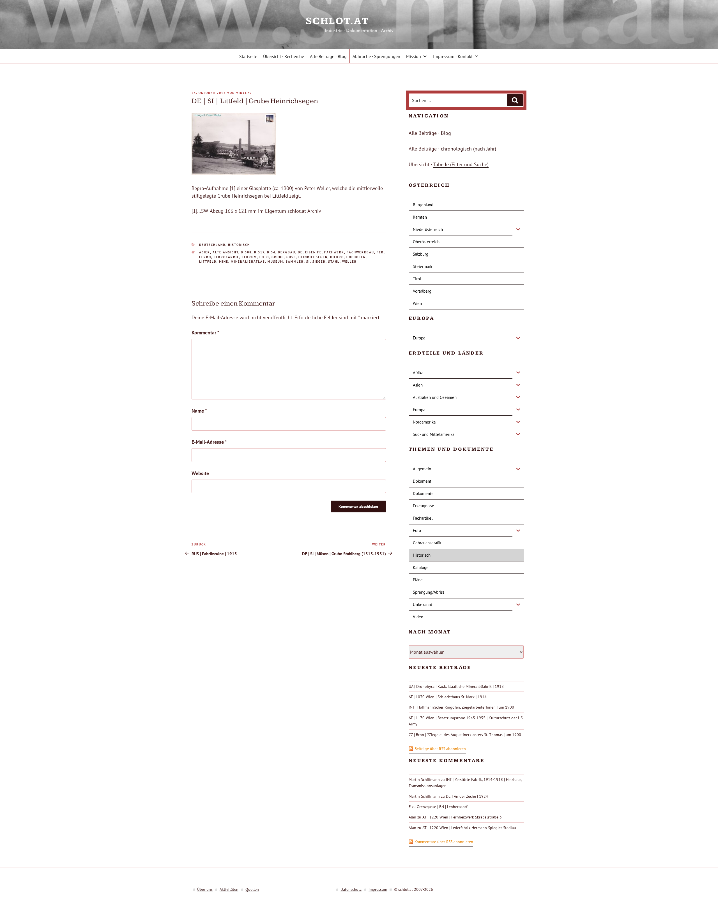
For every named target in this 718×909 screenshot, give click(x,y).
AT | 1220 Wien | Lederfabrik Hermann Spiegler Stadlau (469, 827)
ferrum (249, 257)
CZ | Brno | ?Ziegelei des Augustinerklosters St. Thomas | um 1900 (465, 734)
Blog (446, 133)
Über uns (205, 889)
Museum (275, 261)
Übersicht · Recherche (283, 56)
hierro (337, 257)
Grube (277, 257)
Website (200, 473)
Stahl (334, 261)
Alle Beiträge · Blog (328, 56)
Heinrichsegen (313, 257)
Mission (413, 56)
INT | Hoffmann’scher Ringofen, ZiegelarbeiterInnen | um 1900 (461, 707)
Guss (291, 257)
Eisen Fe (313, 252)
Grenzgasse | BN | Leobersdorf (442, 806)
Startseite (248, 56)
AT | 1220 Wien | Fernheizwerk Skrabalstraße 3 (462, 817)
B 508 (246, 252)
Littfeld (280, 196)
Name (199, 411)
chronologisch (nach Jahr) (468, 148)
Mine (223, 261)
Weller (349, 261)
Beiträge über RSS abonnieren (440, 748)
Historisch (239, 245)
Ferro (205, 257)
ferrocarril (226, 257)
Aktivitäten (229, 889)
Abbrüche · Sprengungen (376, 56)
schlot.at (359, 21)
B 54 (271, 252)
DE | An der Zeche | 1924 (467, 796)
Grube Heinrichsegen (240, 196)
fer (380, 252)
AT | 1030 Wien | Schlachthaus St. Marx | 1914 (448, 696)
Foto (264, 257)
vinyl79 (244, 93)
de (300, 252)
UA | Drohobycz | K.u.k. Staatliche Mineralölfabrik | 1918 (456, 686)
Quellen (252, 889)
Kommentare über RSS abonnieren (444, 841)
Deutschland (212, 245)
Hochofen (356, 257)
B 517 (259, 252)
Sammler (295, 261)
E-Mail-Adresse (209, 442)
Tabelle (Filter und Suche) (461, 164)
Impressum (378, 889)
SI (308, 261)
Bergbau (286, 252)
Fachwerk (334, 252)
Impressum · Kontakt (453, 56)
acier (204, 252)
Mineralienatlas (248, 261)
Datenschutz (351, 889)
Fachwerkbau (360, 252)
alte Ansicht (225, 252)
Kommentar (205, 332)
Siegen (319, 261)
